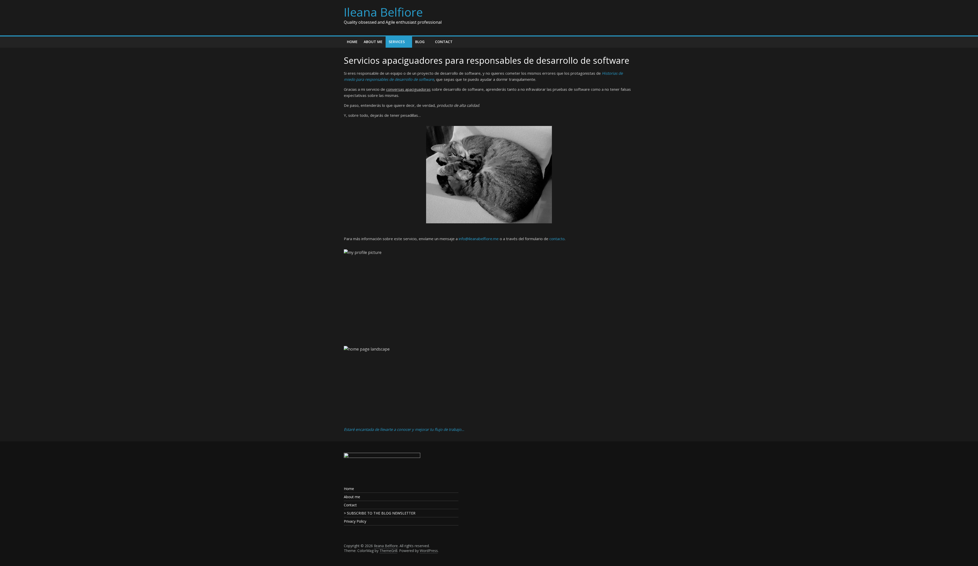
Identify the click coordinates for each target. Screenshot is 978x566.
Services (397, 41)
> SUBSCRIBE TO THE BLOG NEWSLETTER (379, 513)
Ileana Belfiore (383, 12)
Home (352, 41)
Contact (444, 41)
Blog (420, 41)
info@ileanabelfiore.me (479, 238)
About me (373, 41)
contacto (557, 238)
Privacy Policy (355, 521)
